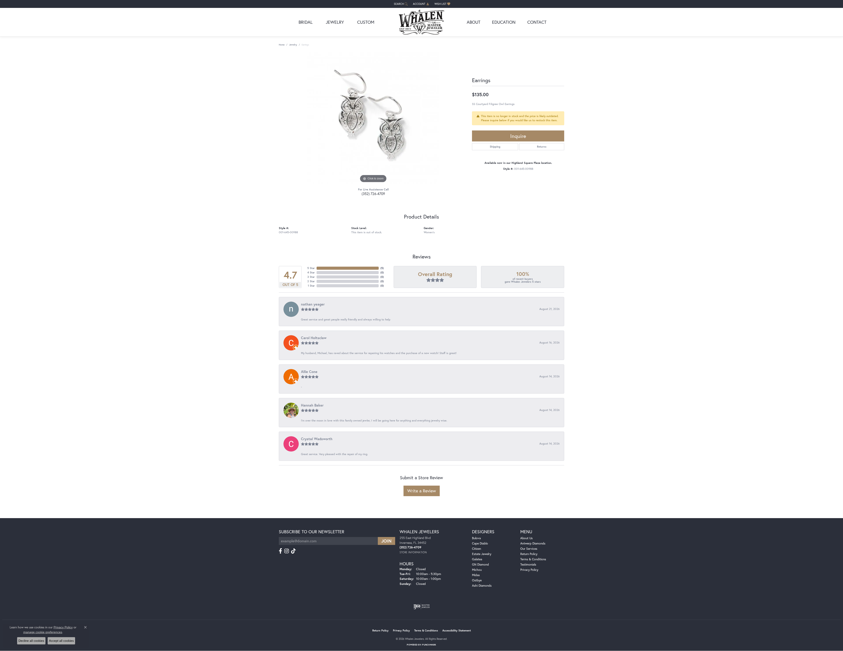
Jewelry (335, 22)
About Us (526, 538)
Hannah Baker (312, 405)
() (382, 268)
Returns (541, 146)
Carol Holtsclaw (313, 337)
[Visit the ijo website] (421, 606)
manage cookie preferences (42, 632)
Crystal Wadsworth (316, 438)
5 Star (311, 268)
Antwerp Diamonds (532, 543)
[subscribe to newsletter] (386, 541)
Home (282, 44)
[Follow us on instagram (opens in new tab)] (286, 551)
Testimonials (528, 564)
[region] (373, 118)
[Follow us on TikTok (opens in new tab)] (293, 551)
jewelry (293, 44)
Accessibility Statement (456, 630)
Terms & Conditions (533, 559)
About (473, 22)
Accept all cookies (61, 640)
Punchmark (429, 644)
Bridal (306, 22)
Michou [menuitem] (477, 570)
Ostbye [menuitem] (477, 580)
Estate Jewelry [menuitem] (481, 554)
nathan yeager (313, 304)
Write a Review (421, 491)
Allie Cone (309, 371)
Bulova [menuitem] (476, 538)
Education (503, 22)
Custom (365, 22)
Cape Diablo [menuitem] (480, 543)
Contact (536, 22)
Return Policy (528, 554)
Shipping (495, 146)
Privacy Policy (529, 570)
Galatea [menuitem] (477, 559)
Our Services (528, 548)
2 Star (311, 281)
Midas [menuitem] (476, 575)
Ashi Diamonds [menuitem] (482, 585)
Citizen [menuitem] (476, 548)
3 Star (311, 276)
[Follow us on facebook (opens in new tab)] (280, 551)
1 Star (311, 285)
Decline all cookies (31, 640)
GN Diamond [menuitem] (480, 564)
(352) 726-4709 (373, 193)
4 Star (311, 272)
